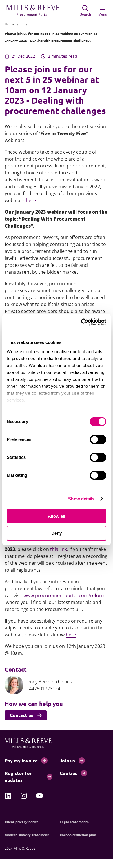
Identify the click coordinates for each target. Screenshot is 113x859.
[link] (8, 795)
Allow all (56, 516)
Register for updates (18, 776)
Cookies (68, 773)
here (31, 200)
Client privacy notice (22, 821)
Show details (81, 498)
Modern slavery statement (27, 834)
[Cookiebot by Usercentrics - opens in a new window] (81, 322)
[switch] (98, 439)
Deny (56, 533)
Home (9, 24)
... (22, 24)
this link (58, 549)
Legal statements (74, 821)
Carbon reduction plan (78, 834)
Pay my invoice (21, 760)
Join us (67, 760)
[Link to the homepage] (36, 10)
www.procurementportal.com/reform (64, 595)
